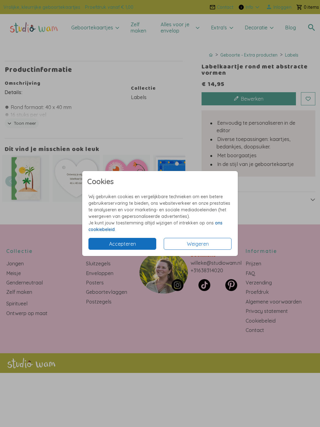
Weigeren (198, 244)
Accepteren (122, 244)
